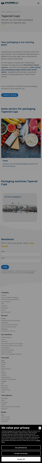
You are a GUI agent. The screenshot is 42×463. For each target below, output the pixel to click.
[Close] (40, 428)
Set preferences (21, 448)
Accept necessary (20, 453)
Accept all (21, 459)
